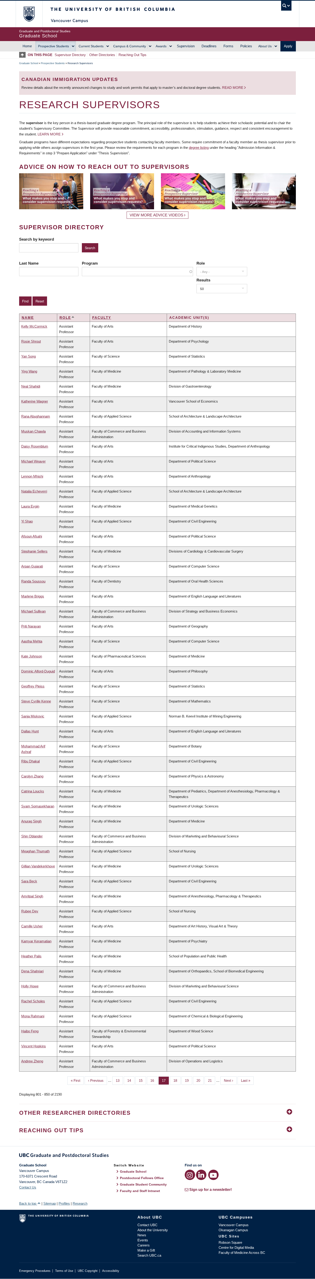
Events (142, 1240)
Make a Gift (146, 1250)
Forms (228, 46)
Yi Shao (27, 521)
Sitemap (49, 1203)
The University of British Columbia (29, 14)
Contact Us (27, 1187)
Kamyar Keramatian (36, 941)
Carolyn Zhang (32, 776)
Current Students (91, 46)
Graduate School (28, 63)
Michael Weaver (33, 461)
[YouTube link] (213, 1175)
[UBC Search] (286, 6)
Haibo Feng (30, 1031)
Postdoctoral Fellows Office (142, 1178)
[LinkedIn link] (201, 1175)
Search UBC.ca (149, 1255)
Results (203, 280)
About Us (265, 46)
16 (154, 1080)
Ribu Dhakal (30, 761)
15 (142, 1080)
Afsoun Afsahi (31, 536)
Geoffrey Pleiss (33, 686)
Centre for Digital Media (236, 1247)
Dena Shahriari (32, 971)
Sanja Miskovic (32, 716)
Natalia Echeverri (34, 491)
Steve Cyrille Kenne (36, 701)
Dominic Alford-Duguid (38, 671)
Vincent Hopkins (33, 1046)
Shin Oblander (32, 836)
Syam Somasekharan (37, 806)
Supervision (186, 46)
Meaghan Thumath (35, 851)
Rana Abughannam (35, 416)
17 (165, 1080)
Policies (246, 46)
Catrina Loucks (32, 791)
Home (27, 46)
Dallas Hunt (30, 731)
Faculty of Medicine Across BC (242, 1253)
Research (80, 1203)
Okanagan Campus (233, 1230)
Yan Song (28, 356)
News (141, 1235)
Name (28, 318)
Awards (161, 46)
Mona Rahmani (32, 1016)
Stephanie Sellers (34, 551)
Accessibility (110, 1271)
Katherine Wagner (34, 401)
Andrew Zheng (32, 1061)
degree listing (199, 147)
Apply (288, 46)
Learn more (49, 134)
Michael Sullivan (33, 611)
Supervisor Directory (70, 55)
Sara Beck (29, 881)
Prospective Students (53, 46)
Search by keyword (36, 239)
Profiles (64, 1203)
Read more (233, 88)
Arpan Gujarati (32, 566)
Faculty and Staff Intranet (140, 1191)
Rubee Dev (29, 911)
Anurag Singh (31, 821)
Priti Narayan (31, 626)
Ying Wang (29, 371)
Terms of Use (64, 1271)
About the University (152, 1230)
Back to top (28, 1203)
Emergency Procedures (35, 1271)
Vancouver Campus (234, 1225)
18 (177, 1080)
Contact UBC (147, 1225)
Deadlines (209, 46)
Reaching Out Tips (132, 55)
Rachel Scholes (33, 1001)
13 (119, 1080)
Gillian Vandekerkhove (38, 866)
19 (188, 1080)
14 (130, 1080)
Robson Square (230, 1242)
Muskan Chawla (33, 431)
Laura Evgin (30, 506)
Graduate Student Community (143, 1184)
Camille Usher (32, 926)
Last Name (29, 263)
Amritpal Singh (32, 896)
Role (200, 263)
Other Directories (102, 55)
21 (211, 1080)
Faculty (101, 318)
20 (200, 1080)
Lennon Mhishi (32, 476)
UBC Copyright (88, 1271)
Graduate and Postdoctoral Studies (157, 1156)
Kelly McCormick (34, 326)
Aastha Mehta (31, 641)
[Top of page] (23, 55)
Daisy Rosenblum (34, 446)
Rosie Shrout (31, 341)
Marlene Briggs (32, 596)
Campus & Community (129, 46)
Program (90, 263)
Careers (143, 1245)
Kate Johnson (31, 656)
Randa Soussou (33, 581)
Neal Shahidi (30, 386)
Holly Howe (30, 986)
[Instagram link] (190, 1175)
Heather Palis (31, 956)
